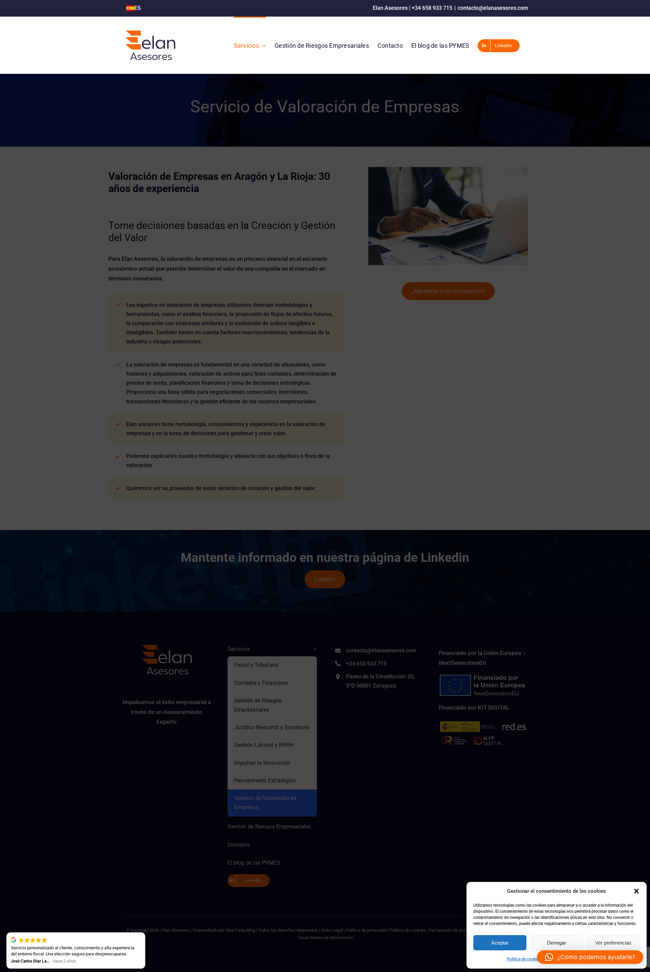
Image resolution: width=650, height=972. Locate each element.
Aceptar (499, 943)
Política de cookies (524, 959)
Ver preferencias (613, 943)
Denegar (556, 943)
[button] (636, 891)
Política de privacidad (563, 959)
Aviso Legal (596, 959)
